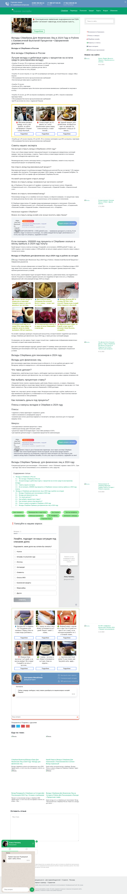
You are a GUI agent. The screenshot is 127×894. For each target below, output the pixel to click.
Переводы (73, 11)
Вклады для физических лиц (26, 495)
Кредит (91, 11)
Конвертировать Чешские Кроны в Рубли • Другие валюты (106, 201)
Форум (105, 11)
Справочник (51, 882)
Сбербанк (64, 11)
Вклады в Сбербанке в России (24, 476)
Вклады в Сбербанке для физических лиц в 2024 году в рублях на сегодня (38, 491)
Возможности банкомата (96, 32)
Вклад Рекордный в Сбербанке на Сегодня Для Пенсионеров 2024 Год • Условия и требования (27, 794)
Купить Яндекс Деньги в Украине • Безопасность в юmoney (106, 60)
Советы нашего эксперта (25, 485)
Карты (98, 11)
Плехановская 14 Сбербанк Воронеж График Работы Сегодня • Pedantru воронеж (106, 486)
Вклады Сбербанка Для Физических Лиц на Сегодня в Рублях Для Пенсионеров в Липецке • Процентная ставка (62, 795)
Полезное (83, 11)
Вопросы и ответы (94, 42)
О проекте (65, 880)
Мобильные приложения (96, 50)
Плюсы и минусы (93, 35)
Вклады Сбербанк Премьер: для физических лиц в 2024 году (36, 505)
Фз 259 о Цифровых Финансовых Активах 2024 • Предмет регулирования (106, 627)
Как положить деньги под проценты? (28, 501)
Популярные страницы (39, 882)
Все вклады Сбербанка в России (27, 479)
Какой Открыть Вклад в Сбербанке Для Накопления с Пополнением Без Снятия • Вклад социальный (60, 762)
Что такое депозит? (23, 497)
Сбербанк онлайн (93, 39)
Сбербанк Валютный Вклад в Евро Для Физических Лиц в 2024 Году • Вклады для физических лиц (25, 762)
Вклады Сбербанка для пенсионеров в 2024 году (32, 493)
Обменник (113, 11)
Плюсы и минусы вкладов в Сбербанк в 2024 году (33, 503)
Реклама (72, 880)
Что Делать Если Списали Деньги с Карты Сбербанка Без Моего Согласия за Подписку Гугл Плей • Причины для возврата (106, 345)
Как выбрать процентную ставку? (27, 499)
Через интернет (93, 46)
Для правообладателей (52, 880)
